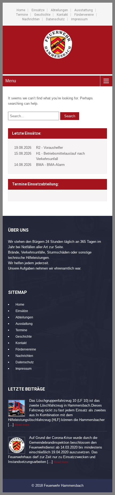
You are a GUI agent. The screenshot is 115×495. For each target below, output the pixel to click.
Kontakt (62, 14)
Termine (22, 14)
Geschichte (42, 14)
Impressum (79, 19)
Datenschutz (55, 19)
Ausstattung (83, 10)
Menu (10, 81)
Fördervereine (84, 14)
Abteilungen (59, 10)
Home (21, 10)
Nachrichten (31, 19)
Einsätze (38, 10)
